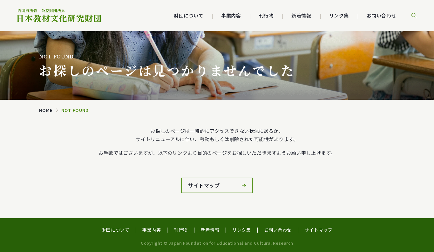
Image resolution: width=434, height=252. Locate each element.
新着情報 (301, 15)
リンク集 (339, 15)
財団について (115, 230)
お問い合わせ (381, 15)
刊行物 (266, 15)
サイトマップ (318, 230)
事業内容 (151, 230)
